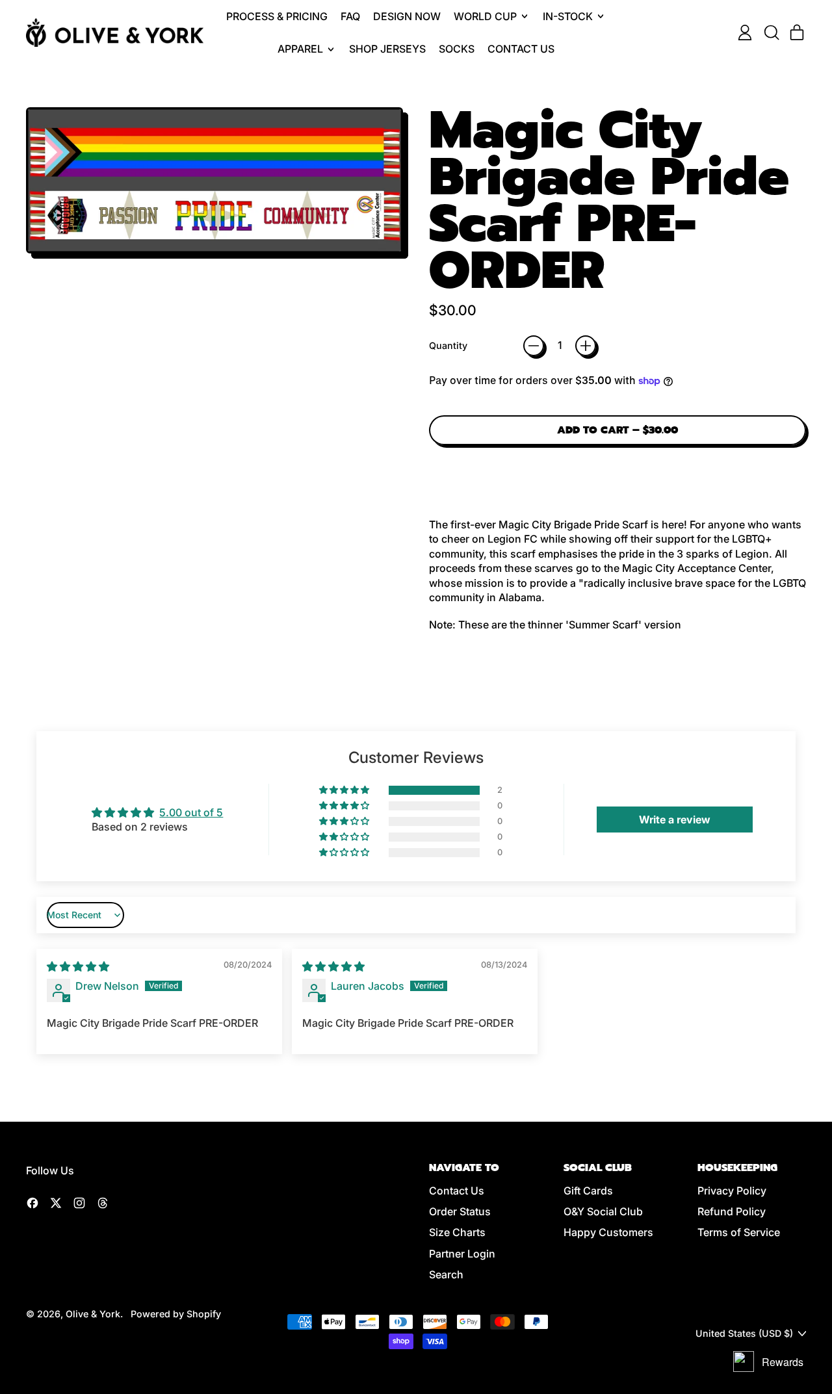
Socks (456, 48)
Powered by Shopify (176, 1313)
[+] (585, 345)
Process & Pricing (277, 16)
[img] (78, 966)
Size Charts (457, 1232)
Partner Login (462, 1253)
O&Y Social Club (603, 1211)
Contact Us (521, 48)
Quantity (448, 345)
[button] (771, 32)
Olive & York (93, 1313)
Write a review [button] (674, 819)
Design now (407, 16)
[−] (533, 345)
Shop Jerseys (387, 48)
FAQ (350, 16)
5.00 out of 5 (191, 812)
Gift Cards (588, 1190)
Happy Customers (608, 1232)
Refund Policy (731, 1211)
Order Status (460, 1211)
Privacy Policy (731, 1190)
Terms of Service (738, 1232)
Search (446, 1274)
